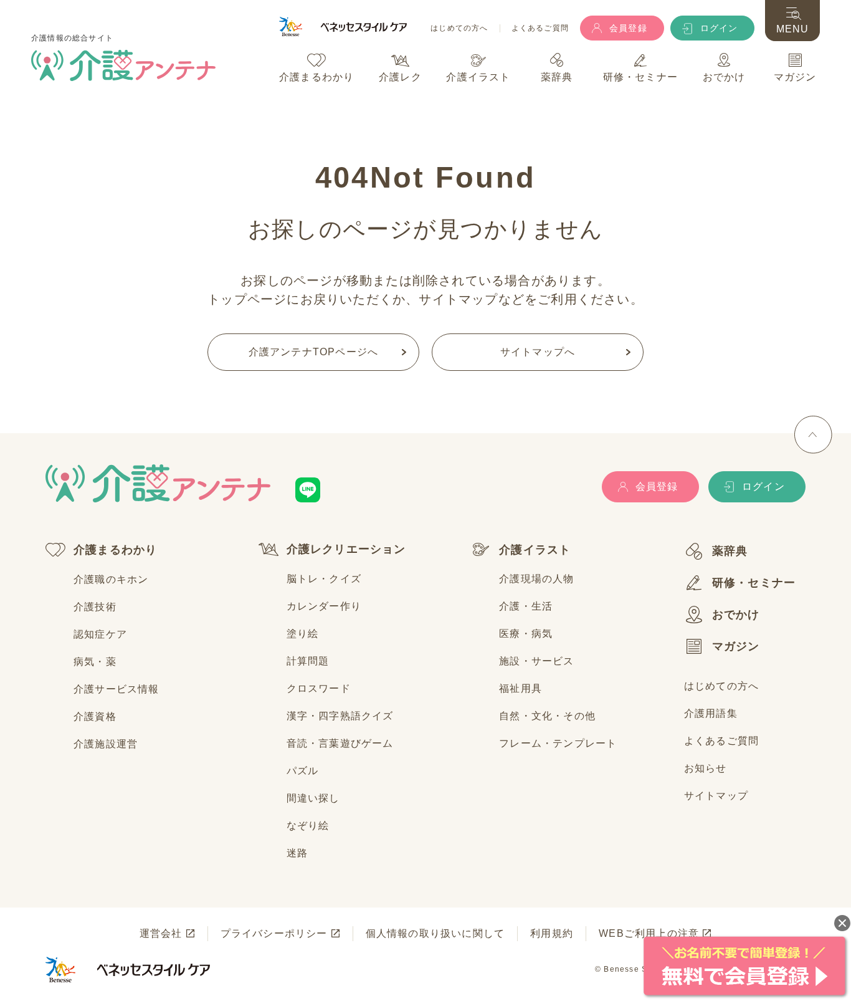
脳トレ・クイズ (324, 578)
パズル (303, 770)
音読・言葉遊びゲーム (340, 743)
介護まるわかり (115, 550)
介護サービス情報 (116, 689)
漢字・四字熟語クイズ (340, 716)
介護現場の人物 (536, 578)
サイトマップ (716, 795)
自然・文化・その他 (547, 716)
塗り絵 (303, 633)
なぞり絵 (308, 825)
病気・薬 (95, 661)
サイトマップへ (537, 352)
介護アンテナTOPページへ (314, 352)
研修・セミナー (754, 583)
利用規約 (551, 933)
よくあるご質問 (540, 28)
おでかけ (736, 614)
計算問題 (308, 661)
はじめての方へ (459, 28)
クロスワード (319, 688)
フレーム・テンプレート (558, 743)
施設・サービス (536, 661)
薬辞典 (730, 551)
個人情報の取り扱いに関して (435, 933)
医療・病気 (526, 633)
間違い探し (313, 798)
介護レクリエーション (346, 549)
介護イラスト (535, 550)
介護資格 (95, 716)
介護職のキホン (111, 579)
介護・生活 (526, 606)
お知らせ (705, 768)
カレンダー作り (324, 606)
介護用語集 (711, 713)
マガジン (736, 646)
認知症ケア (100, 634)
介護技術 (95, 606)
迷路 (297, 853)
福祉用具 (520, 688)
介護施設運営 (106, 744)
